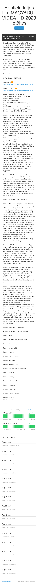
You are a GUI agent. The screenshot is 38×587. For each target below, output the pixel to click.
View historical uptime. (27, 410)
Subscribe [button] (32, 36)
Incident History (7, 581)
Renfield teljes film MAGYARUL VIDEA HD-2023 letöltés (14, 37)
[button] (19, 28)
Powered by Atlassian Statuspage (27, 581)
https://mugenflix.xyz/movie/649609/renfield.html (18, 84)
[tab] (3, 416)
